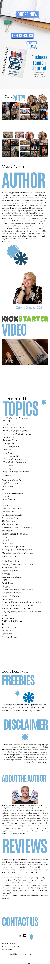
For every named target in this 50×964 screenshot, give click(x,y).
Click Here (31, 42)
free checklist (22, 35)
